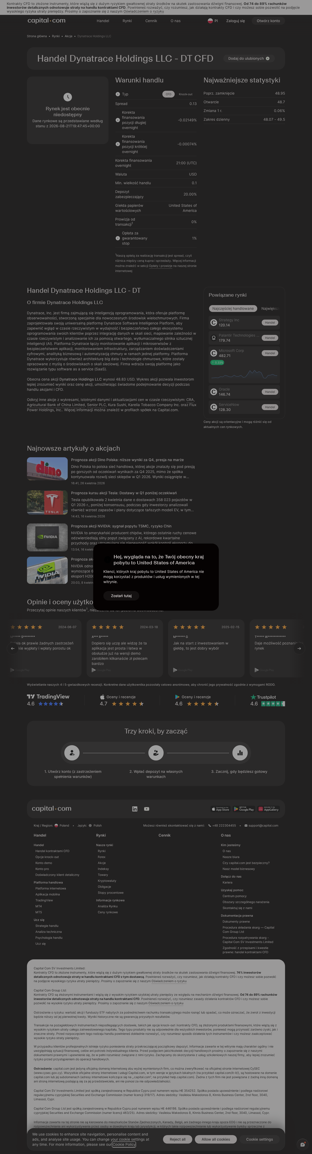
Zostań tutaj (121, 596)
